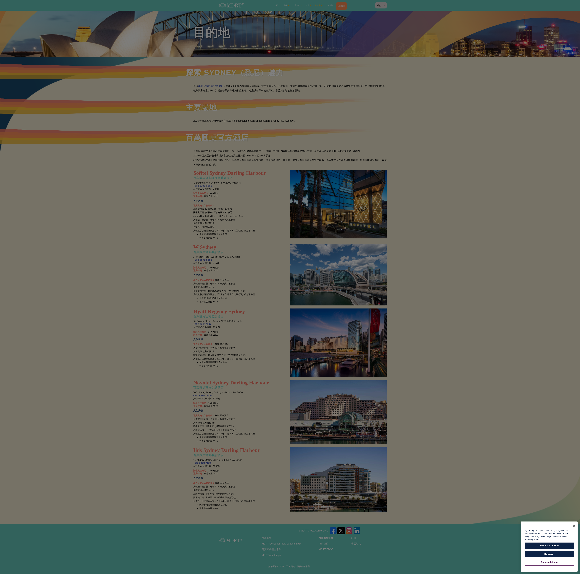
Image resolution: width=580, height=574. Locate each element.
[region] (549, 547)
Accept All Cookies (549, 546)
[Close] (573, 526)
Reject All (549, 554)
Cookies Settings (549, 562)
